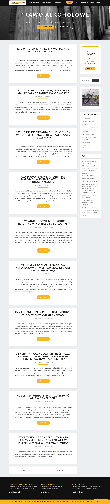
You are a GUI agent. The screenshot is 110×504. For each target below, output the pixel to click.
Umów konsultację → (15, 492)
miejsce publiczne (92, 181)
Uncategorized (86, 142)
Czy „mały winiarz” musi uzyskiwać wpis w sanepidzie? (43, 397)
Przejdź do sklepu (45, 26)
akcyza (85, 161)
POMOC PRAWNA (58, 3)
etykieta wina (85, 173)
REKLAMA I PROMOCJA (88, 134)
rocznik (90, 193)
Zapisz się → (90, 68)
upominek (92, 198)
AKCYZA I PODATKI (87, 118)
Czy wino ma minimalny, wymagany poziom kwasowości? (43, 50)
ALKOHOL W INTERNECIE (89, 121)
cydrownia (93, 164)
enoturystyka (95, 168)
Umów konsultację (64, 27)
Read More (43, 76)
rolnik (93, 193)
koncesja (84, 178)
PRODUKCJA (85, 131)
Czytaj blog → (45, 492)
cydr (89, 164)
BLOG (77, 3)
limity (88, 178)
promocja (84, 190)
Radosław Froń (38, 55)
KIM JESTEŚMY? (34, 3)
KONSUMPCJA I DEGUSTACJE (90, 128)
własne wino (90, 210)
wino (84, 207)
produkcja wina (89, 188)
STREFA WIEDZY (46, 3)
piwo (97, 184)
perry (93, 184)
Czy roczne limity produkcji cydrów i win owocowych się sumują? (43, 313)
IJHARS (96, 175)
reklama (85, 192)
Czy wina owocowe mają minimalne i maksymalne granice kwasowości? (43, 92)
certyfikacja (85, 164)
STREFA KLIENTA (95, 3)
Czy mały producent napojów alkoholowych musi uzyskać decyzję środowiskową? (43, 268)
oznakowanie (88, 184)
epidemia (85, 171)
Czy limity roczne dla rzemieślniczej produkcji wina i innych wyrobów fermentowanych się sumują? (43, 356)
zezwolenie (92, 212)
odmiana (83, 184)
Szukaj (95, 80)
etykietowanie (88, 175)
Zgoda (87, 501)
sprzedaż (86, 197)
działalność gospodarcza (90, 166)
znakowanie (84, 215)
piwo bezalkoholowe (86, 186)
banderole (93, 161)
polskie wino (95, 186)
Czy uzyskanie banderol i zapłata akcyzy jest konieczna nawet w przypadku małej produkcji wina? (43, 440)
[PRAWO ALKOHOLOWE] (55, 17)
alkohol (89, 161)
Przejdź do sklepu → (78, 492)
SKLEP (70, 2)
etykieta (92, 170)
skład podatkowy (91, 195)
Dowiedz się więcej (95, 501)
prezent (83, 188)
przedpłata (90, 190)
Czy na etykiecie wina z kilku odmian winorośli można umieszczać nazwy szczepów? (43, 135)
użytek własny (92, 205)
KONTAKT (84, 3)
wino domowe (89, 207)
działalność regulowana (87, 168)
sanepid (84, 195)
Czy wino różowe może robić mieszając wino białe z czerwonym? (43, 222)
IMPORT (84, 125)
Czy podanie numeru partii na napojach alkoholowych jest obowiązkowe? (43, 179)
